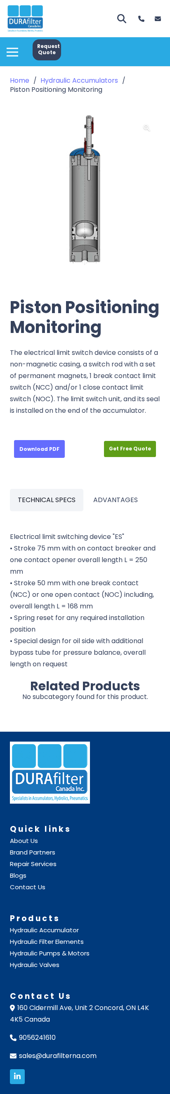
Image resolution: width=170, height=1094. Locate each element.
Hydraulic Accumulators (79, 80)
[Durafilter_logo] (85, 773)
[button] (12, 47)
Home (19, 80)
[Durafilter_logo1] (25, 18)
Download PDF (39, 448)
